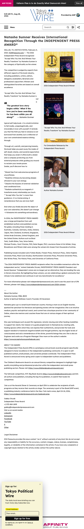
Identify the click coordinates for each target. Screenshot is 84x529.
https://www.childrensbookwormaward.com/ (46, 368)
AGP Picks (6, 3)
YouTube (7, 422)
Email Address (12, 509)
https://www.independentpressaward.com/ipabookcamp (26, 394)
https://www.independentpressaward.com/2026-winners (43, 284)
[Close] (40, 484)
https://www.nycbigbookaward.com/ (57, 374)
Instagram (8, 416)
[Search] (67, 27)
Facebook (8, 419)
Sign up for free (22, 518)
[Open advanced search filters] (72, 27)
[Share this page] (78, 27)
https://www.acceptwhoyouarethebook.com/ (22, 339)
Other (6, 427)
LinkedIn (7, 413)
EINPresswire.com (16, 53)
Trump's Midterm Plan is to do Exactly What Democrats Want (37, 3)
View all (79, 3)
